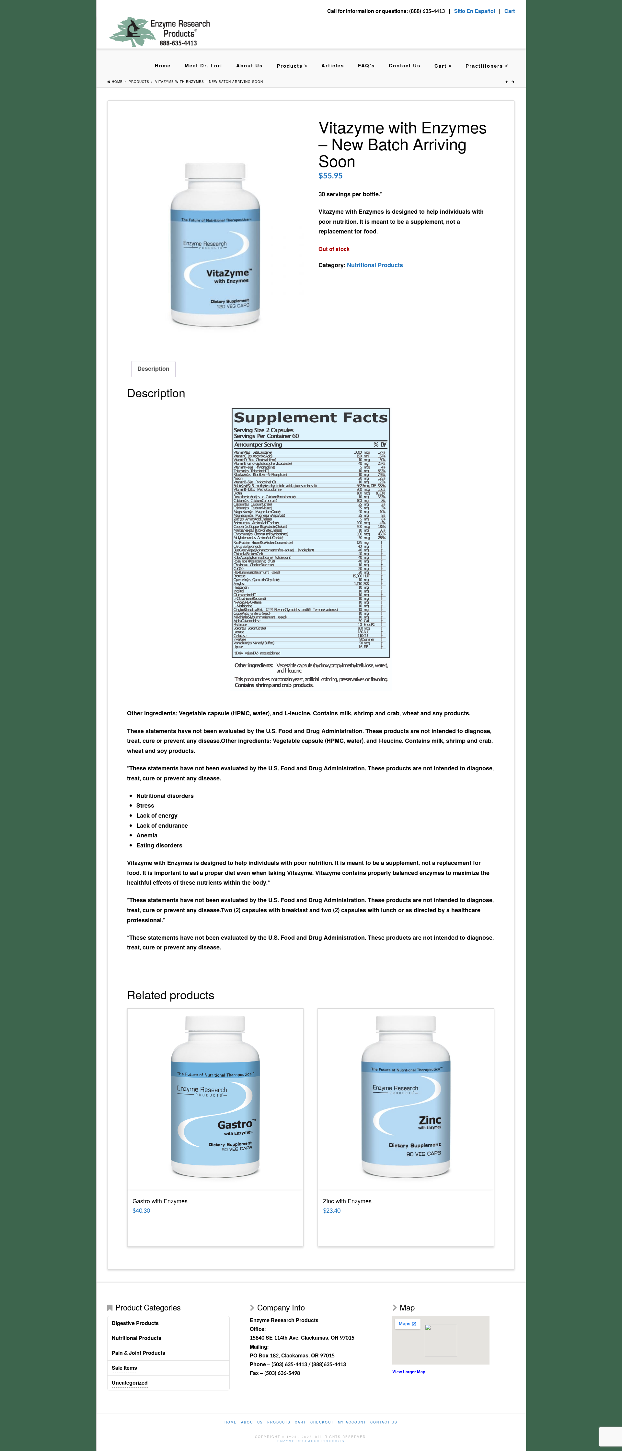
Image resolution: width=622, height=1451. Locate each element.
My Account (352, 1422)
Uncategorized (130, 1383)
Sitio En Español (474, 11)
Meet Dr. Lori (203, 66)
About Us (249, 66)
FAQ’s (366, 66)
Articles (332, 66)
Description (153, 369)
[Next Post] (513, 82)
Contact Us (404, 66)
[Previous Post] (507, 82)
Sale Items (124, 1368)
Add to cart (215, 1182)
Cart (509, 11)
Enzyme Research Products (311, 1441)
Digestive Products (135, 1323)
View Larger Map (408, 1372)
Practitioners (484, 66)
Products (290, 66)
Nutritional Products (375, 265)
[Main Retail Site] (160, 32)
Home (163, 66)
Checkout (322, 1422)
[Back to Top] (613, 1442)
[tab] (153, 369)
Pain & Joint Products (138, 1353)
